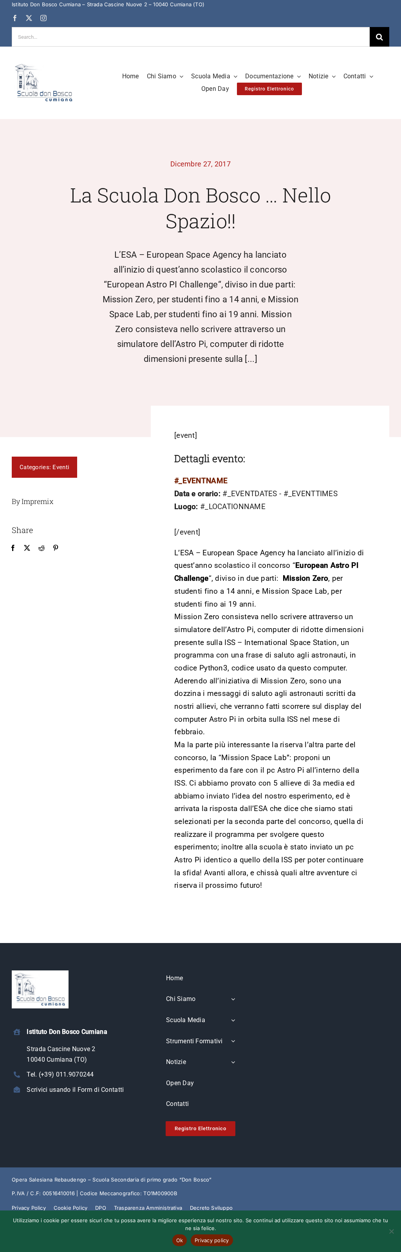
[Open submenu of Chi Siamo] (233, 999)
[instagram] (43, 18)
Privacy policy (212, 1240)
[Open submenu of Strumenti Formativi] (233, 1041)
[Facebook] (13, 548)
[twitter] (29, 18)
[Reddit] (41, 548)
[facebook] (15, 18)
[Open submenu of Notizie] (233, 1062)
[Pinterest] (56, 548)
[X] (27, 548)
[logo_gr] (44, 64)
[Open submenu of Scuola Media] (233, 1020)
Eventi (60, 467)
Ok (179, 1240)
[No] (391, 1231)
